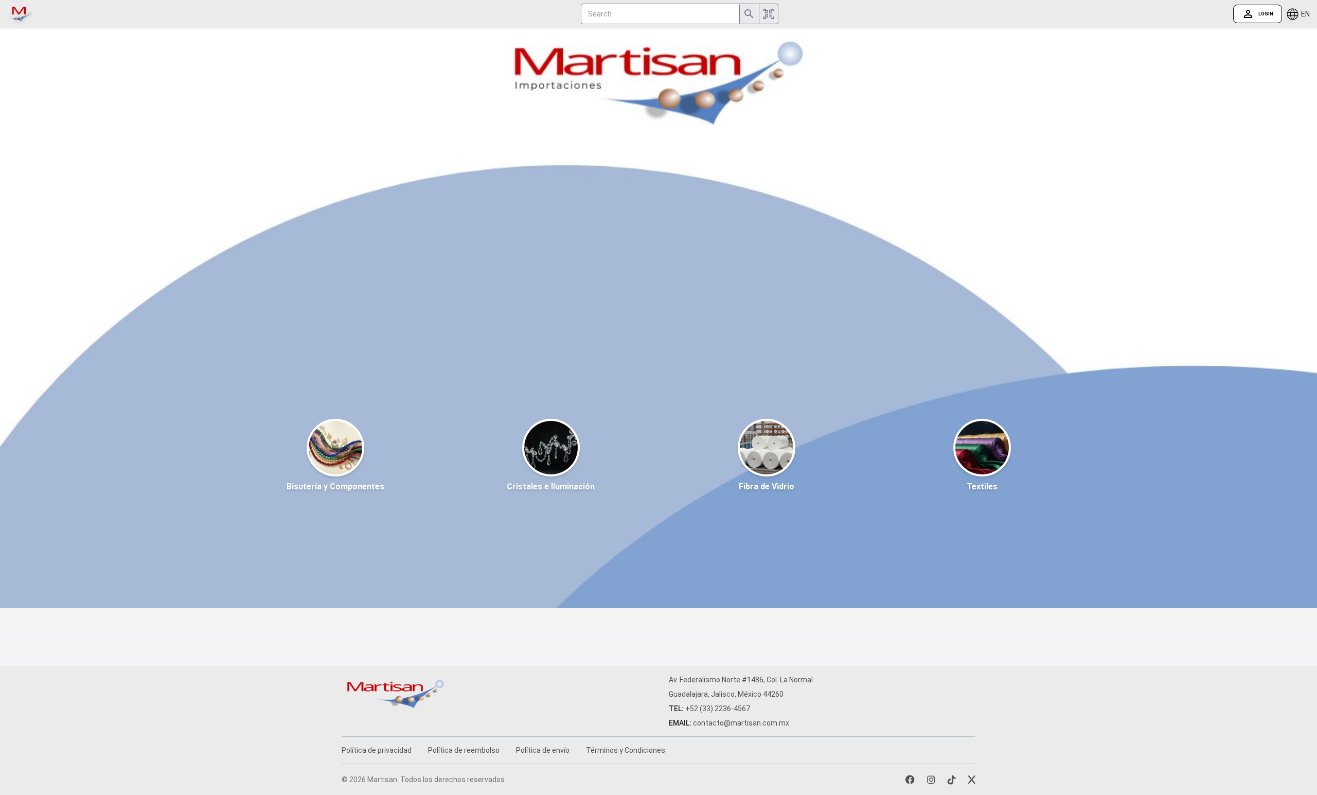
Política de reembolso (464, 750)
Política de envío (542, 750)
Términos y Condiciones (625, 750)
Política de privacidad (377, 750)
